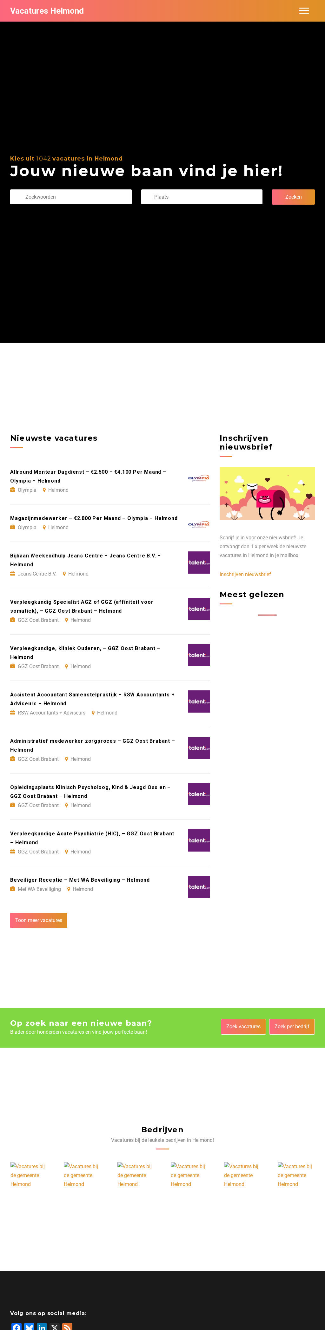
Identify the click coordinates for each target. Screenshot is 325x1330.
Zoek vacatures (243, 1027)
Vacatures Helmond (47, 10)
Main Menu (304, 11)
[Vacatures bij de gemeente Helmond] (29, 1175)
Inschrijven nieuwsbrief (245, 574)
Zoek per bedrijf (292, 1027)
